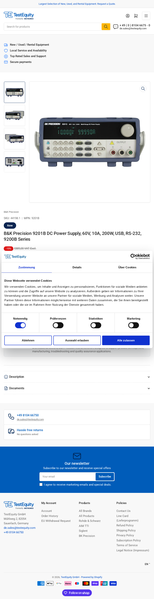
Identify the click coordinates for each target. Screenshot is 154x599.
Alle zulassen (126, 340)
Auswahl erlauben (77, 340)
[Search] (106, 26)
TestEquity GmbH (70, 577)
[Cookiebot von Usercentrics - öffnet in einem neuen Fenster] (133, 256)
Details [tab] (77, 267)
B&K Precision (11, 211)
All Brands (85, 511)
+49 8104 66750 (13, 532)
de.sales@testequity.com (133, 28)
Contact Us (123, 511)
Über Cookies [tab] (127, 267)
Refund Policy (125, 525)
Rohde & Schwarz (89, 521)
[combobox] (57, 27)
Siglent (83, 531)
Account (46, 511)
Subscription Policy (128, 540)
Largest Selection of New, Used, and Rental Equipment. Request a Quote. (77, 3)
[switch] (58, 325)
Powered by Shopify (91, 577)
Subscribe (105, 476)
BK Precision (87, 536)
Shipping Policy (126, 530)
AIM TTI (84, 526)
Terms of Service (127, 545)
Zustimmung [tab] (26, 267)
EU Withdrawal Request (56, 521)
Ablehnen (28, 340)
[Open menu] (146, 16)
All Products (86, 516)
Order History (49, 516)
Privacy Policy (125, 535)
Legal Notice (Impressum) (132, 550)
